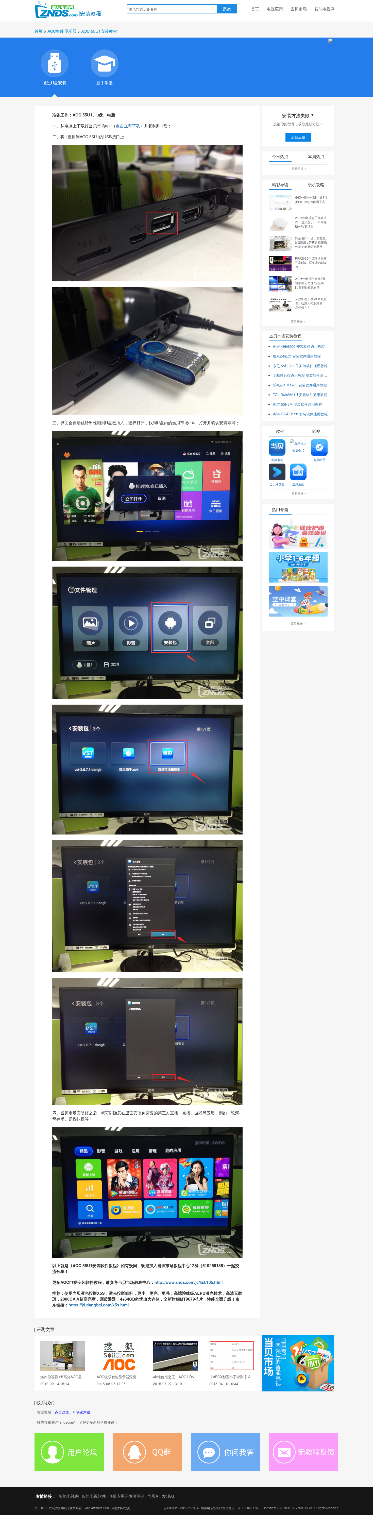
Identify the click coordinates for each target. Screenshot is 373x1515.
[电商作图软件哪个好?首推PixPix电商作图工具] (280, 202)
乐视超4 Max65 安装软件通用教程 (300, 384)
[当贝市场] (298, 1363)
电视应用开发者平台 (126, 1496)
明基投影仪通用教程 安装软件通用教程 (300, 375)
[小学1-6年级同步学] (298, 567)
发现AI (168, 1496)
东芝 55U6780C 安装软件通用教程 (300, 365)
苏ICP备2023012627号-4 (181, 1508)
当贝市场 (299, 9)
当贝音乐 (298, 450)
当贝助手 (319, 459)
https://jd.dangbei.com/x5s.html (99, 1305)
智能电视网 (324, 9)
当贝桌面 (298, 484)
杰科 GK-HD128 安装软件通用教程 (300, 413)
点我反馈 (298, 137)
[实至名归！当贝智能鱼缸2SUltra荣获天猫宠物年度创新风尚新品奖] (280, 242)
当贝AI (153, 1496)
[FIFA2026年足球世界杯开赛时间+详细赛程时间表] (280, 263)
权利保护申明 (58, 1508)
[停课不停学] (298, 533)
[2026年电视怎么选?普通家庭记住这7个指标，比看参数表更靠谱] (280, 283)
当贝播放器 (277, 484)
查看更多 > (299, 168)
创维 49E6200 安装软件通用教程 (299, 346)
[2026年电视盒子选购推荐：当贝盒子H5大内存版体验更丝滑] (280, 222)
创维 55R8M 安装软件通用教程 (297, 404)
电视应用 (275, 9)
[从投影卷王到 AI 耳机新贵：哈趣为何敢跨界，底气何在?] (280, 303)
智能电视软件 (93, 1496)
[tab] (55, 63)
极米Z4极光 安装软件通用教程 (297, 356)
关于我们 (41, 1508)
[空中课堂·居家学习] (298, 601)
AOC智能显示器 (61, 31)
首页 (255, 9)
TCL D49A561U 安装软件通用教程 (300, 394)
